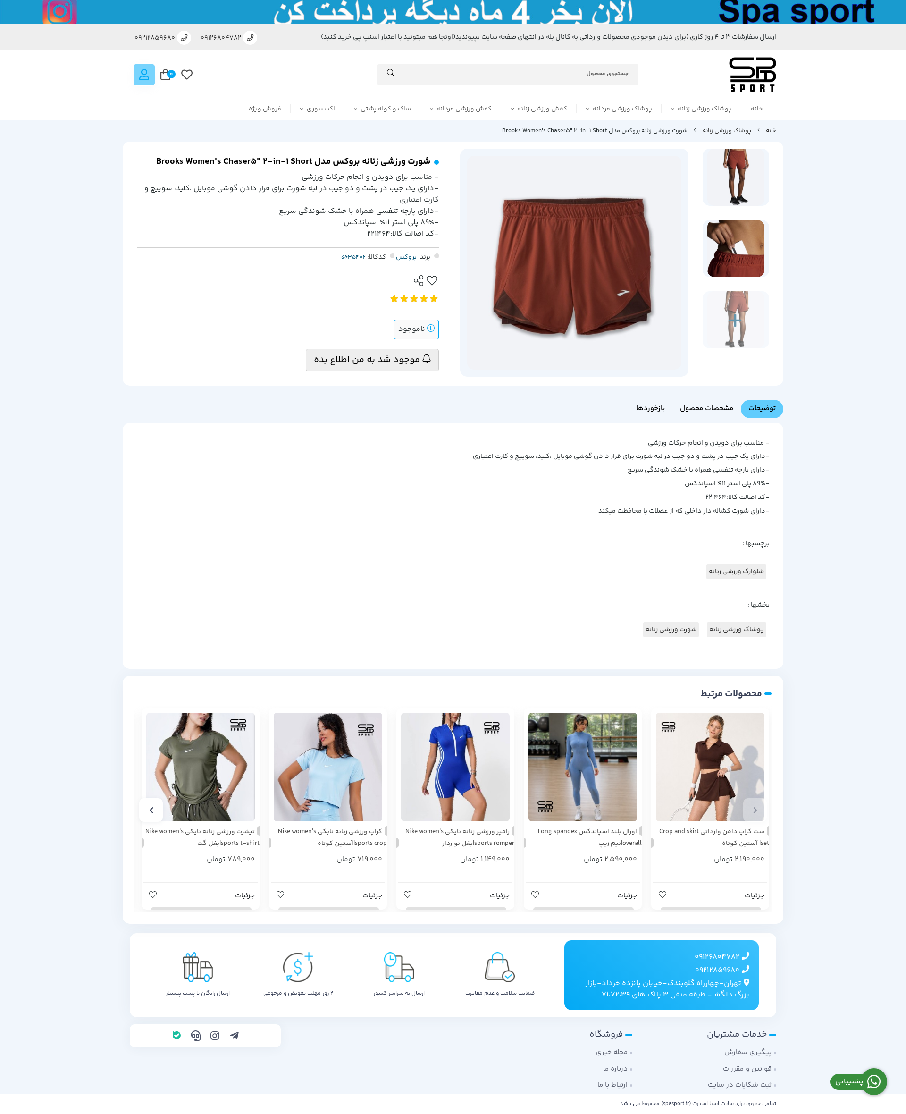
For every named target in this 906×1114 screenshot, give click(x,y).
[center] (391, 74)
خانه (757, 109)
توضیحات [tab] (762, 408)
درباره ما (615, 1068)
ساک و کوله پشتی (386, 109)
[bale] (176, 1037)
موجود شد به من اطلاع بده (368, 360)
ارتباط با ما (612, 1085)
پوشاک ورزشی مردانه (622, 109)
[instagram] (215, 1037)
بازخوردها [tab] (650, 408)
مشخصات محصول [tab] (706, 408)
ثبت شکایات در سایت (740, 1085)
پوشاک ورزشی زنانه (705, 109)
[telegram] (234, 1037)
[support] (195, 1037)
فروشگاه (606, 1034)
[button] (755, 810)
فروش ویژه (265, 109)
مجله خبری (612, 1052)
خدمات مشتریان (737, 1034)
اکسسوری (321, 109)
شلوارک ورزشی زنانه (736, 571)
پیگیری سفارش (748, 1052)
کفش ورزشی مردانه (464, 109)
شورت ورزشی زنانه (671, 630)
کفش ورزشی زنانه (542, 109)
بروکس (406, 257)
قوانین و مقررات (747, 1068)
